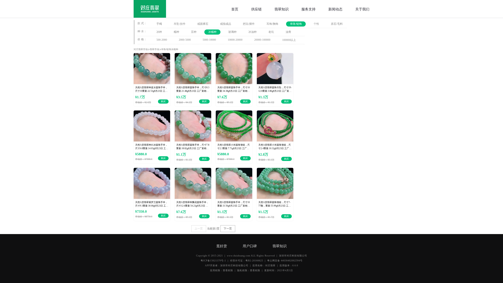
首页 (234, 8)
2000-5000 (185, 39)
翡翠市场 (154, 49)
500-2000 (161, 39)
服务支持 (308, 8)
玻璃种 (232, 31)
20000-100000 (262, 39)
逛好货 (221, 245)
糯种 (176, 31)
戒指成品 (225, 23)
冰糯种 (212, 31)
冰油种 (252, 31)
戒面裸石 (202, 23)
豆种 (193, 31)
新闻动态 (335, 8)
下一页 (228, 228)
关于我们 (362, 8)
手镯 (159, 23)
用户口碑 (250, 245)
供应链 (256, 8)
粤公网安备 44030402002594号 (285, 260)
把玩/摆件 (249, 23)
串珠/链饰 (296, 23)
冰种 (159, 31)
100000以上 (289, 40)
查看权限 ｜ (229, 270)
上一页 (199, 228)
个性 (316, 23)
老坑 (271, 31)
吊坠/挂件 (179, 23)
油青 (288, 31)
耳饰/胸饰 (272, 23)
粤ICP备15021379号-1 (213, 260)
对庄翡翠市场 (141, 49)
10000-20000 (235, 39)
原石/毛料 (337, 23)
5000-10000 (209, 39)
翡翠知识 (281, 8)
